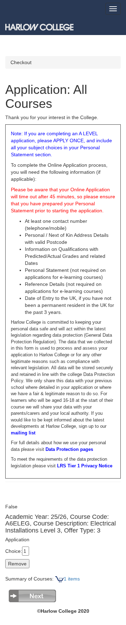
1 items (72, 579)
